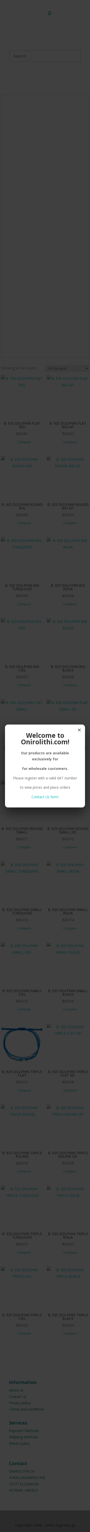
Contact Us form (45, 796)
